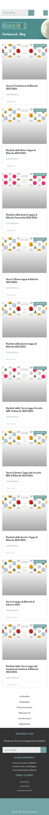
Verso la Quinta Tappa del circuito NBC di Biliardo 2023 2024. (23, 474)
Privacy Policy (24, 782)
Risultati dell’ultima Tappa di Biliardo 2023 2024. (21, 151)
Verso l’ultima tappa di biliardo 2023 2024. (22, 280)
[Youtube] (32, 4)
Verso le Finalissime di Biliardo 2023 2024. (22, 87)
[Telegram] (17, 4)
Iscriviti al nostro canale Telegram (24, 766)
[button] (45, 13)
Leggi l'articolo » (12, 94)
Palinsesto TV (24, 713)
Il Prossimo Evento (24, 707)
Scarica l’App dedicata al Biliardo (24, 770)
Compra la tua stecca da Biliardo (24, 763)
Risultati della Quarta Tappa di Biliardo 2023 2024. (22, 538)
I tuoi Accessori (24, 718)
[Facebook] (9, 4)
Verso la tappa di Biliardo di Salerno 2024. (20, 603)
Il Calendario (24, 702)
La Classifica (25, 696)
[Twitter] (39, 4)
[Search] (31, 13)
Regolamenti (24, 724)
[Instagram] (24, 4)
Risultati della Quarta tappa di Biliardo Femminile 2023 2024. (22, 216)
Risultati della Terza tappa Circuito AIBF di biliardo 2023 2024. (24, 409)
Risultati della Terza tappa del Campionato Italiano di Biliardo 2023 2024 (22, 668)
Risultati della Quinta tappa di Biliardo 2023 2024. (21, 345)
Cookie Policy (24, 786)
